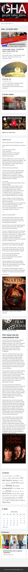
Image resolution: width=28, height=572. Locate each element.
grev (23, 491)
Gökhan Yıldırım (16, 493)
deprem (22, 483)
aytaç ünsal (8, 483)
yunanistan (22, 500)
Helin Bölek (21, 495)
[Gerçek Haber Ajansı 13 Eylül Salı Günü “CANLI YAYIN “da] (14, 39)
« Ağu (3, 527)
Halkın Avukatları (5, 495)
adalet (9, 478)
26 (4, 525)
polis (16, 498)
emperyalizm (7, 488)
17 (20, 521)
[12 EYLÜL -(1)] (14, 69)
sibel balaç (20, 498)
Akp (21, 478)
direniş (9, 485)
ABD (17, 476)
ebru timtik (16, 486)
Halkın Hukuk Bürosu (14, 495)
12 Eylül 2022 (5, 53)
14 (10, 521)
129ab (14, 476)
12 (4, 521)
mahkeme (4, 498)
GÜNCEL (4, 45)
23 (17, 523)
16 (17, 521)
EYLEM (14, 488)
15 (14, 521)
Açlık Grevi (15, 483)
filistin (18, 488)
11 (24, 519)
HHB (3, 497)
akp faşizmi (7, 480)
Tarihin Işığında (7, 75)
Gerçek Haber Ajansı (15, 491)
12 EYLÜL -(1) (6, 79)
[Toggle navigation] (3, 20)
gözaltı (22, 493)
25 (24, 523)
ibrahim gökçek (8, 497)
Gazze (3, 491)
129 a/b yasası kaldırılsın (7, 476)
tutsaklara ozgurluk (14, 500)
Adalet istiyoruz (16, 478)
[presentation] (24, 532)
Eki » (7, 527)
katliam (21, 497)
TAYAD (7, 500)
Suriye (3, 500)
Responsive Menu (25, 1)
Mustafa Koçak (11, 498)
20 (7, 523)
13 (7, 521)
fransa (22, 488)
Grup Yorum (7, 493)
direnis (3, 485)
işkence (16, 497)
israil (13, 497)
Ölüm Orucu (6, 502)
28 (10, 525)
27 (7, 525)
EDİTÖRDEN (6, 547)
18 (24, 521)
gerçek (8, 491)
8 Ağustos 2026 (7, 554)
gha (10, 53)
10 (20, 519)
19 (4, 523)
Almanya (15, 480)
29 (14, 525)
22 (14, 523)
